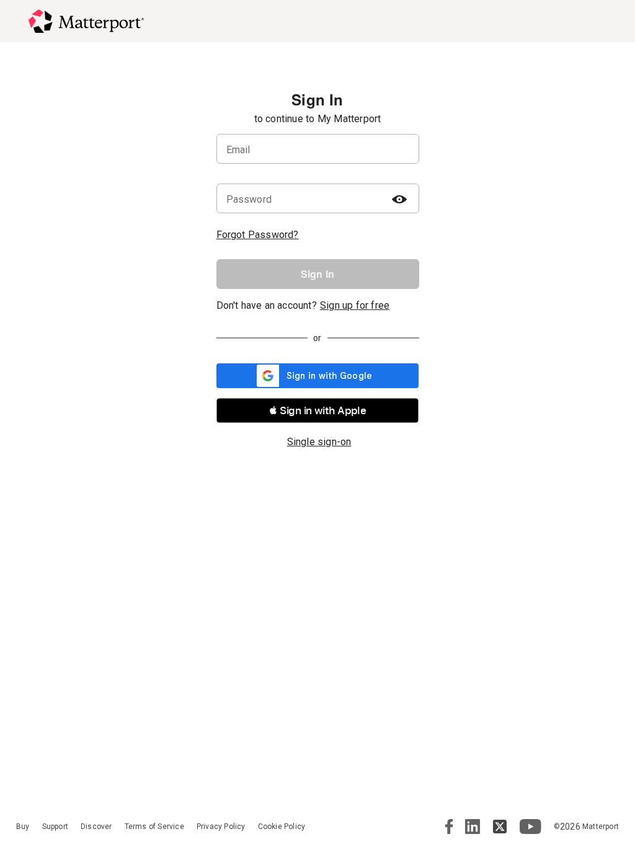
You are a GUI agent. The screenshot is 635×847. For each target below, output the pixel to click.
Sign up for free (354, 305)
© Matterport (586, 826)
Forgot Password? (257, 235)
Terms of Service (154, 826)
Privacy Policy (221, 826)
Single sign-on (319, 442)
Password (249, 199)
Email (238, 150)
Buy (23, 826)
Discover (96, 826)
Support (55, 826)
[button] (317, 410)
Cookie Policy (282, 826)
